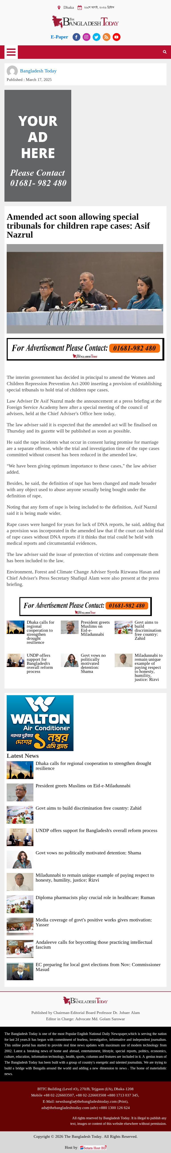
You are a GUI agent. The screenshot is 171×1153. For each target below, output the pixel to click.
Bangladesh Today (38, 71)
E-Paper (59, 37)
